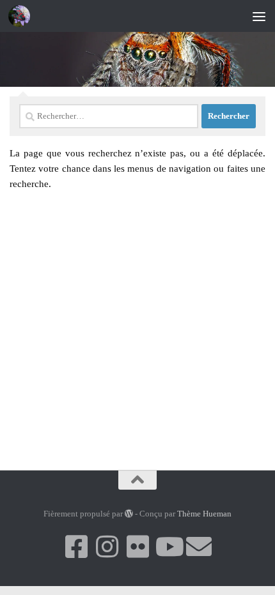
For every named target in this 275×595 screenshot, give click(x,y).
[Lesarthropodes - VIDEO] (168, 546)
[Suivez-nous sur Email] (199, 546)
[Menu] (259, 16)
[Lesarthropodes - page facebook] (76, 546)
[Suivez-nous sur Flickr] (137, 546)
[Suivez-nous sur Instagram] (107, 546)
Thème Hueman (204, 513)
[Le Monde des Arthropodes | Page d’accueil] (22, 16)
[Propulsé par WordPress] (129, 513)
